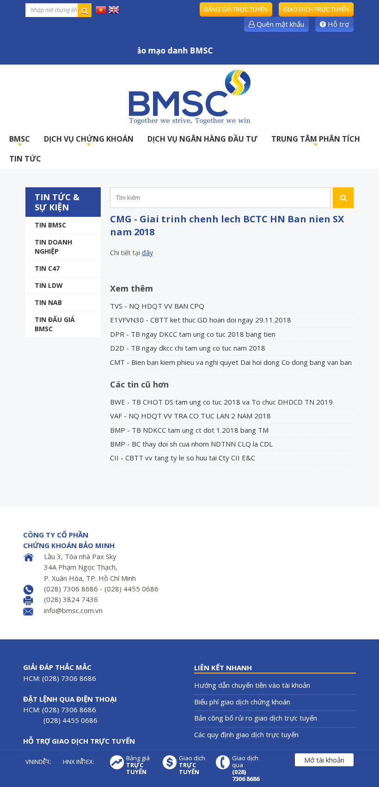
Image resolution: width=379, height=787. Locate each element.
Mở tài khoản (324, 759)
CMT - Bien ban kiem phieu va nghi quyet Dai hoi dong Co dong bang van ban (231, 362)
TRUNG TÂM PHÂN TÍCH (315, 141)
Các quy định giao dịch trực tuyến (246, 734)
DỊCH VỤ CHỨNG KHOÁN (89, 141)
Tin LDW (49, 285)
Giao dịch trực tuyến (316, 9)
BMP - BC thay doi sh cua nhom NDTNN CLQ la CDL (191, 443)
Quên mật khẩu (279, 24)
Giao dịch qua (245, 768)
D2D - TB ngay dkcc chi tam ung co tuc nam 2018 (187, 347)
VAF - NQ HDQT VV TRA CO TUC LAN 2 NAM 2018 (190, 415)
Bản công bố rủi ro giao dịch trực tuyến (255, 717)
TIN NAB (48, 302)
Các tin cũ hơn (139, 384)
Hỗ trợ (337, 24)
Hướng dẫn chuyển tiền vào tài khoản (252, 685)
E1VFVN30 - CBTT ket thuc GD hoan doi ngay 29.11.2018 (200, 319)
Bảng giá (138, 765)
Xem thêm (131, 288)
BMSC (19, 141)
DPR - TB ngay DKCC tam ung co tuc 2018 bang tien (192, 334)
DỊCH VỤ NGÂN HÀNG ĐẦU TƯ (202, 139)
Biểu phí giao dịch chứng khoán (242, 701)
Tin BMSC (50, 225)
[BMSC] (189, 97)
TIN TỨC (25, 159)
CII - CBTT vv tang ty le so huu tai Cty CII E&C (182, 457)
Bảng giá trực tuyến (236, 9)
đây (147, 252)
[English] (113, 9)
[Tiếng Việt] (100, 9)
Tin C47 (47, 268)
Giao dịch (192, 765)
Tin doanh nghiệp (53, 247)
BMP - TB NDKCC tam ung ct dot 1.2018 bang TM (189, 430)
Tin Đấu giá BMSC (55, 324)
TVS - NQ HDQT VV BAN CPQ (157, 305)
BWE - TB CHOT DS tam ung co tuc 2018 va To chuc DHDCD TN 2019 (221, 401)
